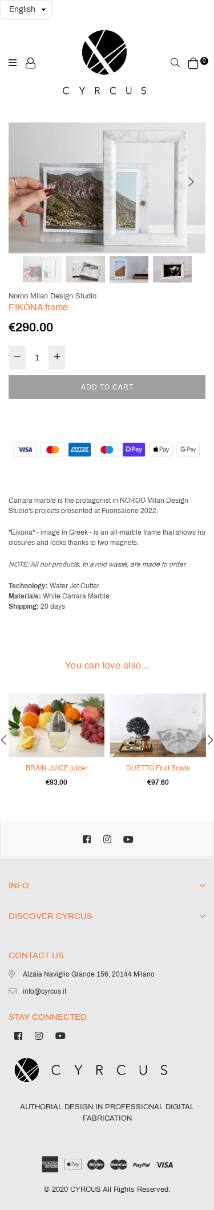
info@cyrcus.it (44, 991)
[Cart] (193, 63)
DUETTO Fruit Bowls (158, 768)
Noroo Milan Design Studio (52, 296)
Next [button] (191, 181)
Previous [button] (22, 181)
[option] (107, 187)
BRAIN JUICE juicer (56, 768)
